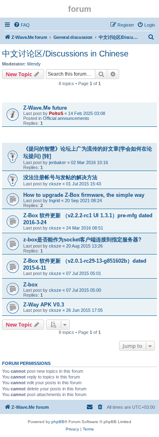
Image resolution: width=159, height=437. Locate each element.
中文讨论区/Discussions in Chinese (65, 53)
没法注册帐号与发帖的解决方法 (60, 177)
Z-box (30, 285)
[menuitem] (21, 25)
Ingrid (54, 200)
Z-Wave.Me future (45, 108)
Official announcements (66, 118)
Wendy (34, 63)
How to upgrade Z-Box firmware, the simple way (83, 195)
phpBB (57, 421)
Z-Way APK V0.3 (43, 305)
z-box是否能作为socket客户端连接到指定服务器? (82, 240)
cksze (55, 183)
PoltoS (56, 113)
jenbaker (57, 162)
